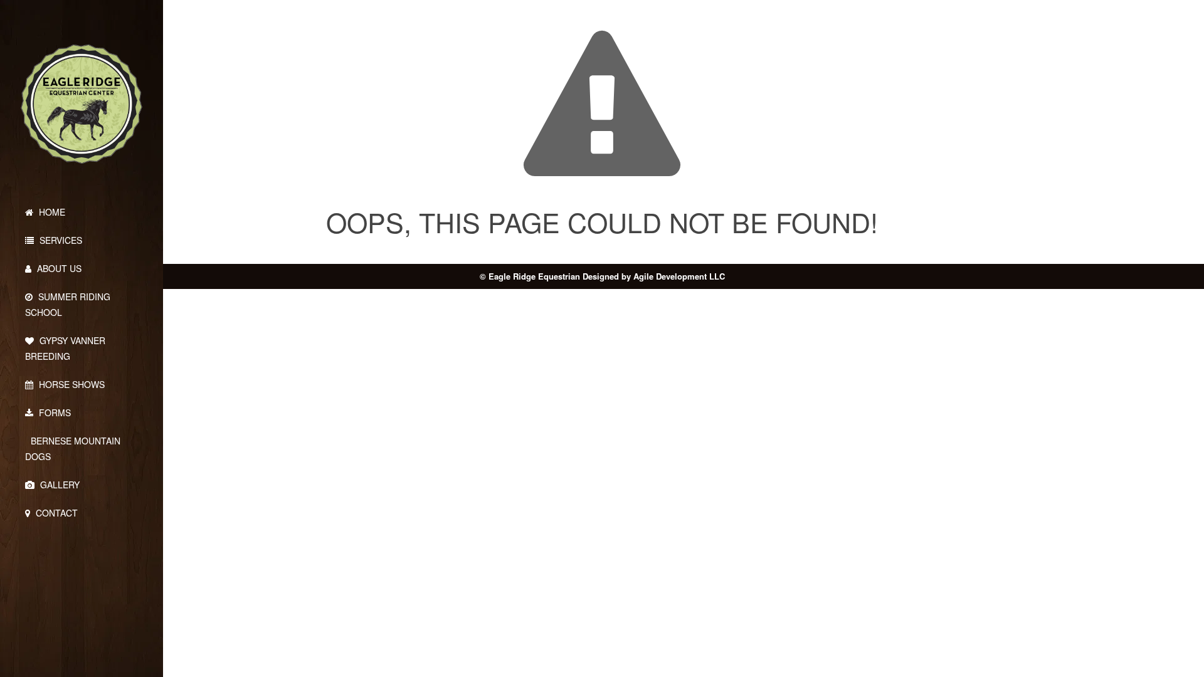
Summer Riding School (67, 304)
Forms (53, 412)
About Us (58, 268)
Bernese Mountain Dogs (72, 448)
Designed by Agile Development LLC (654, 276)
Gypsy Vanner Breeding (65, 348)
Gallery (59, 484)
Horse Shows (70, 384)
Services (59, 240)
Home (50, 212)
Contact (55, 512)
